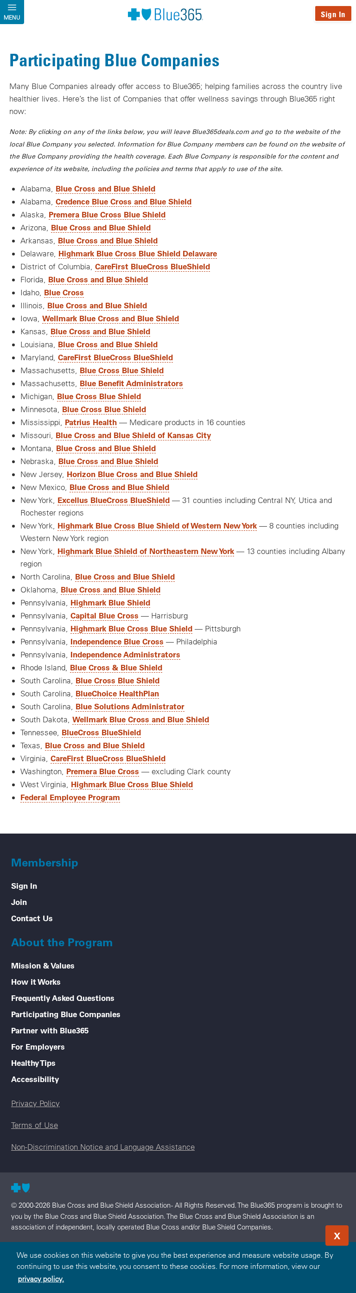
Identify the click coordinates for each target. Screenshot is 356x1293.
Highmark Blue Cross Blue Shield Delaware (137, 253)
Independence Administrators (125, 654)
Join (19, 902)
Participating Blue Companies (66, 1014)
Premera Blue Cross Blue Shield (107, 214)
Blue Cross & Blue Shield (116, 667)
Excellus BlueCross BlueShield (113, 500)
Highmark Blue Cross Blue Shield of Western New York (157, 525)
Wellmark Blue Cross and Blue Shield (110, 318)
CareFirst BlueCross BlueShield (152, 266)
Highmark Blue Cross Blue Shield (131, 628)
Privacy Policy (35, 1103)
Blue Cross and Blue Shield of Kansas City (133, 435)
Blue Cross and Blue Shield (105, 188)
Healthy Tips (33, 1062)
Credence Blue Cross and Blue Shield (123, 201)
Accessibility (35, 1079)
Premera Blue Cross (102, 771)
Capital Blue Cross (104, 615)
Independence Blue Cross (117, 641)
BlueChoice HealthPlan (117, 693)
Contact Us (32, 918)
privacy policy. (41, 1278)
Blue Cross (64, 292)
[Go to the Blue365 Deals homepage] (165, 13)
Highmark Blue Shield (110, 602)
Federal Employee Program (70, 797)
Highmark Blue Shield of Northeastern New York (145, 551)
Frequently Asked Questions (62, 998)
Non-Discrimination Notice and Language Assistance (103, 1147)
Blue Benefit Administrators (131, 383)
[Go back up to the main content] (293, 1232)
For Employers (38, 1046)
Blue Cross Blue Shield (122, 370)
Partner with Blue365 (50, 1030)
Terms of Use (34, 1125)
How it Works (36, 981)
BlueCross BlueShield (101, 732)
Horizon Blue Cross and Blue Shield (132, 474)
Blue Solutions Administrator (130, 706)
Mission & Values (43, 965)
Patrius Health (91, 422)
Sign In (333, 14)
